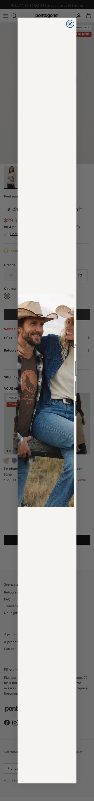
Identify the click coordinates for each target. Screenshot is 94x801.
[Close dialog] (70, 24)
